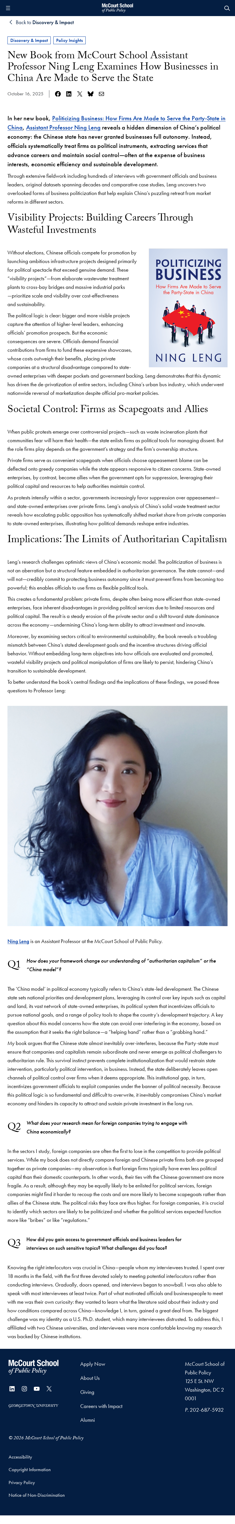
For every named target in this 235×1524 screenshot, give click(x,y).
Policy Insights (69, 40)
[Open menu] (8, 8)
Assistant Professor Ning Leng (63, 127)
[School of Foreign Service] (33, 1367)
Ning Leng (18, 941)
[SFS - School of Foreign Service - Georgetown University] (117, 8)
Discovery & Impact (29, 40)
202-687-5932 (207, 1409)
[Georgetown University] (33, 1405)
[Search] (227, 8)
